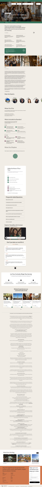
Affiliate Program (4, 474)
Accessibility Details (7, 91)
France (8, 13)
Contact (3, 481)
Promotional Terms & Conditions (23, 486)
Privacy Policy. (31, 479)
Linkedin (11, 480)
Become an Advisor (4, 480)
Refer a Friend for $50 (5, 473)
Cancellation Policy (17, 486)
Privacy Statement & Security (11, 486)
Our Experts (12, 474)
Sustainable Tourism (13, 475)
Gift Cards (4, 475)
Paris (10, 13)
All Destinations (6, 13)
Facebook (12, 478)
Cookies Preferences (30, 486)
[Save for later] (11, 294)
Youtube (11, 481)
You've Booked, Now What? (5, 482)
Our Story (12, 473)
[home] (4, 4)
